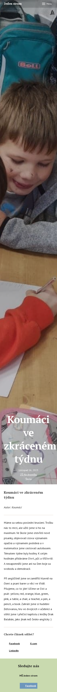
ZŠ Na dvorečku (28, 474)
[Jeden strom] (14, 4)
